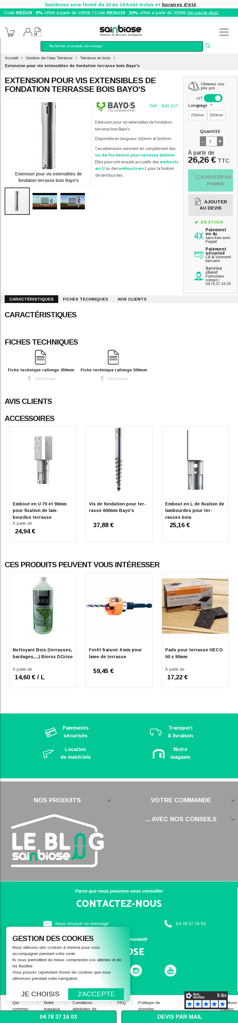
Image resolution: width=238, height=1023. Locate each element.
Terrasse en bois (95, 58)
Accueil (11, 58)
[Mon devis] (38, 33)
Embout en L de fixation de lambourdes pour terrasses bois (194, 510)
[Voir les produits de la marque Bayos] (115, 107)
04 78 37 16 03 (191, 923)
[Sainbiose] (121, 29)
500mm (216, 115)
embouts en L (133, 168)
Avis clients (132, 299)
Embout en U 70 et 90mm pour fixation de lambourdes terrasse (40, 510)
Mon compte (28, 33)
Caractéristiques (31, 299)
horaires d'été (179, 4)
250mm (197, 115)
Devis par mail (179, 1017)
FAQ (121, 1002)
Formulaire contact (214, 278)
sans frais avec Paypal (218, 236)
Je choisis (40, 994)
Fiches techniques (85, 299)
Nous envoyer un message (82, 923)
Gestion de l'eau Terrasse (49, 58)
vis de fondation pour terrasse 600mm (135, 155)
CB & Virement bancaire (218, 255)
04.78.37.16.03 (218, 284)
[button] (46, 201)
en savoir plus (203, 12)
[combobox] (122, 46)
